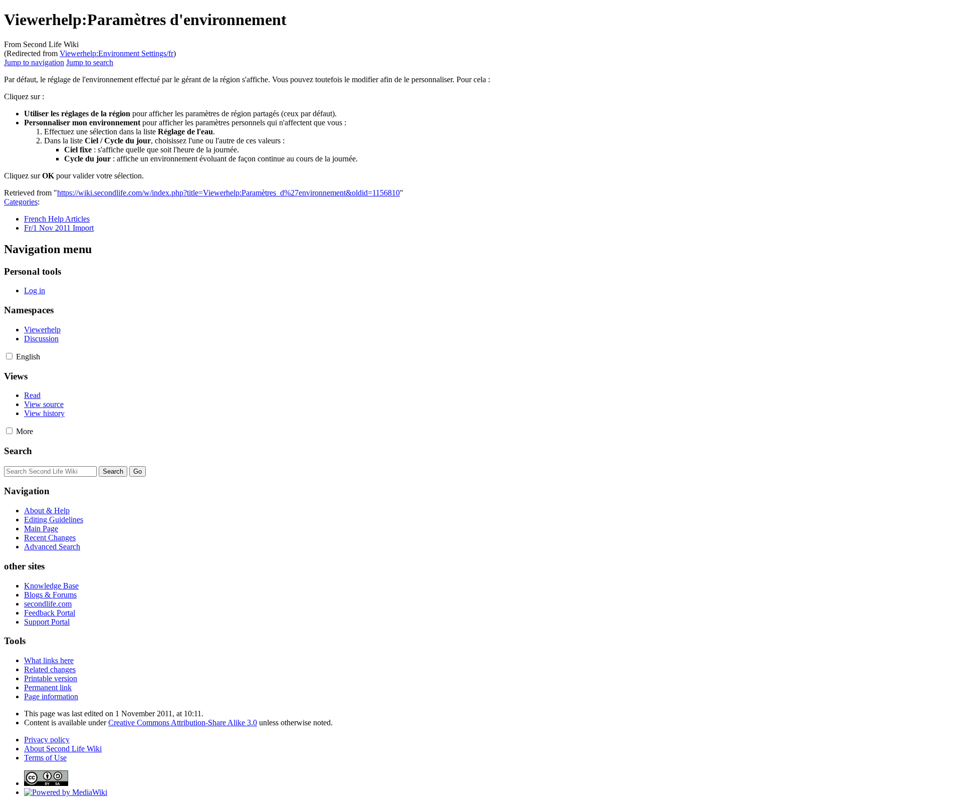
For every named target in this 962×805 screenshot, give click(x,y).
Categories (21, 201)
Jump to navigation (34, 62)
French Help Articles (57, 219)
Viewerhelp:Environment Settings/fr (116, 53)
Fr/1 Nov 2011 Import (59, 228)
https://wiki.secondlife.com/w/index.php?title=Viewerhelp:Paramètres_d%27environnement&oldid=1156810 (228, 192)
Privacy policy (47, 739)
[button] (9, 356)
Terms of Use (45, 757)
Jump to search (89, 62)
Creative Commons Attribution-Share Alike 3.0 (182, 722)
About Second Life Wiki (63, 748)
